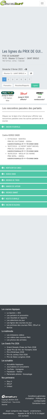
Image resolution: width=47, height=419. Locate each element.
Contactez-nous (38, 403)
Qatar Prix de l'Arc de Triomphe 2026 (22, 350)
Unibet (9, 386)
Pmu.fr (9, 381)
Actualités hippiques (15, 364)
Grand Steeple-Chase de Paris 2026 (21, 347)
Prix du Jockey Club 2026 (17, 354)
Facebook (11, 372)
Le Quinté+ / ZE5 (14, 313)
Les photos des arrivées (17, 340)
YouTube (10, 369)
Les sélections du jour (16, 320)
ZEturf (9, 384)
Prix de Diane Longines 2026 (18, 357)
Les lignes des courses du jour (19, 323)
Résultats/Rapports (22, 85)
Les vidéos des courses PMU (19, 337)
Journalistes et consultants (18, 367)
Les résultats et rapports (17, 318)
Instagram (20, 369)
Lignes (35, 85)
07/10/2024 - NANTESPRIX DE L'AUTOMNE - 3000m (23, 141)
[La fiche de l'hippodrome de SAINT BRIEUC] (31, 73)
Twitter (19, 372)
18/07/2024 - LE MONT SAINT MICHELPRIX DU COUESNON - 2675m (23, 148)
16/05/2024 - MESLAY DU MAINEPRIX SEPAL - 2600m (23, 155)
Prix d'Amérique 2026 (15, 352)
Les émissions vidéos (15, 335)
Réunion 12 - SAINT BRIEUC (14, 73)
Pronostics (7, 85)
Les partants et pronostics (17, 315)
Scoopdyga (27, 374)
